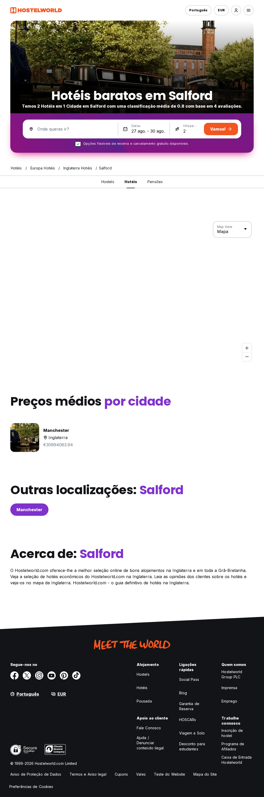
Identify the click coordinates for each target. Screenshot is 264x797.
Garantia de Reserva (189, 706)
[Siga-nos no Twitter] (27, 675)
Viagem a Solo (192, 733)
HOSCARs (187, 719)
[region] (132, 291)
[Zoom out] (247, 356)
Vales (141, 774)
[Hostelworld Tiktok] (76, 675)
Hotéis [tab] (131, 181)
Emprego (229, 701)
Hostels (143, 674)
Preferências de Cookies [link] (31, 786)
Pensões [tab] (155, 181)
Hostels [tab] (107, 181)
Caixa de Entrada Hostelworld (236, 760)
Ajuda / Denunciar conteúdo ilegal (150, 742)
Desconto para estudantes (192, 746)
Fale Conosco (149, 728)
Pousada (144, 701)
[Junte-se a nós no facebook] (14, 675)
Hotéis (142, 687)
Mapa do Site (205, 774)
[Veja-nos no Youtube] (51, 675)
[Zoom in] (247, 348)
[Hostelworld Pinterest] (64, 675)
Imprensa (229, 687)
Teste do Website (169, 774)
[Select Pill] (236, 10)
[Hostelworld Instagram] (39, 675)
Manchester (29, 509)
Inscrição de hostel (232, 733)
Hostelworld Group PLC (231, 674)
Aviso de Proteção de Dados (35, 774)
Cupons (121, 774)
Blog (183, 693)
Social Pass (189, 679)
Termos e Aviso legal (88, 774)
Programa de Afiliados (232, 746)
